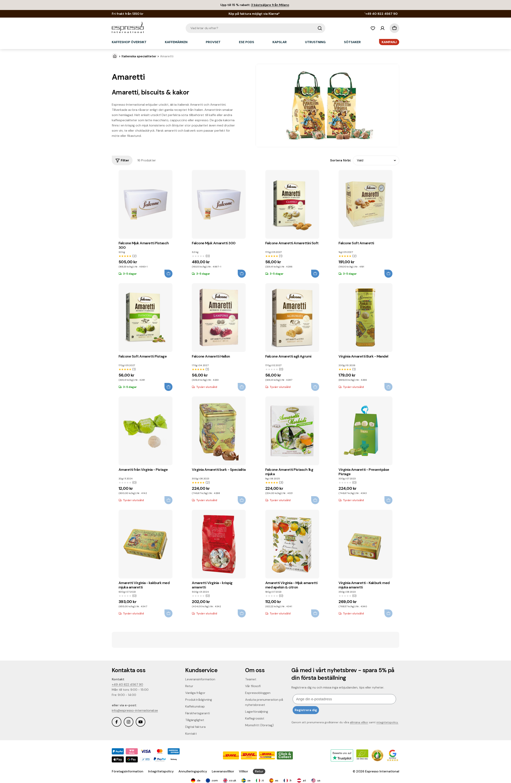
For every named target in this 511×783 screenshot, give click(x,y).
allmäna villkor (359, 722)
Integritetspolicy (161, 771)
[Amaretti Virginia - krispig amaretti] (219, 544)
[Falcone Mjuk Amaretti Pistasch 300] (145, 204)
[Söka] (319, 28)
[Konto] (382, 28)
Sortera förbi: (340, 160)
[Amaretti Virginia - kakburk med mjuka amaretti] (145, 544)
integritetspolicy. (387, 722)
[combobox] (255, 28)
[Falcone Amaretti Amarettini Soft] (292, 204)
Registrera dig (306, 710)
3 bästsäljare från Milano (270, 5)
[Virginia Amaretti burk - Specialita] (219, 430)
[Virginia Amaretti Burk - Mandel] (365, 317)
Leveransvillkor (223, 771)
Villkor (243, 771)
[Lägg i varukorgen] (168, 274)
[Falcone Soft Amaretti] (365, 204)
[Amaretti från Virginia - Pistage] (145, 430)
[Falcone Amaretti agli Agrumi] (292, 317)
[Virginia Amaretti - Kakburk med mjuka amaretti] (365, 544)
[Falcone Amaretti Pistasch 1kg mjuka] (292, 430)
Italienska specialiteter (139, 56)
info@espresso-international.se (135, 710)
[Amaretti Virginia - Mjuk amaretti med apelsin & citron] (292, 544)
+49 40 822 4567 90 (127, 684)
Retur (259, 771)
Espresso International (382, 771)
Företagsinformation (127, 771)
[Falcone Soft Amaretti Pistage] (145, 317)
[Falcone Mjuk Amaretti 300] (219, 204)
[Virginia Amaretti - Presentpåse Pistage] (365, 430)
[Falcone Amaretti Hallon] (219, 317)
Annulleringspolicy (192, 771)
